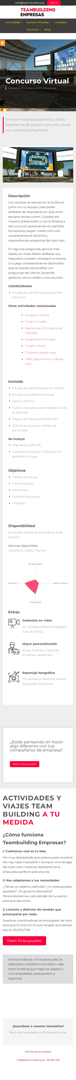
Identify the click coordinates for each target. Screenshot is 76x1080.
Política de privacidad (38, 1051)
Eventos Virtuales (37, 22)
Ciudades (60, 22)
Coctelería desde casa (40, 352)
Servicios (33, 29)
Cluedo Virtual (35, 346)
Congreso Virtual (37, 315)
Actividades (13, 22)
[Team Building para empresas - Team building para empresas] (38, 12)
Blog (47, 29)
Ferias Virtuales (36, 321)
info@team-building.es (29, 2)
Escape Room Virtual (40, 339)
